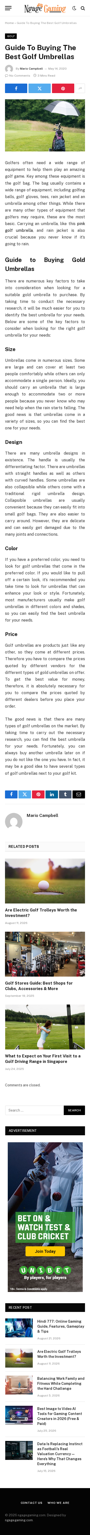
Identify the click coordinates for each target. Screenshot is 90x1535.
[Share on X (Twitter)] (39, 88)
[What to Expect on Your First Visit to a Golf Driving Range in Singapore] (45, 1027)
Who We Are (58, 1503)
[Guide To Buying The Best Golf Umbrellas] (45, 125)
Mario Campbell (31, 68)
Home (9, 23)
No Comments (19, 75)
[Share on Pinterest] (63, 88)
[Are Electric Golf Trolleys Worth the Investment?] (45, 881)
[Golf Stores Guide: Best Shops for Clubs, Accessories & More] (45, 954)
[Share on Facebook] (16, 88)
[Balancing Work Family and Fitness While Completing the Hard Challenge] (19, 1385)
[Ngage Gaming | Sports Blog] (45, 8)
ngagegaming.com (19, 1520)
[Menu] (8, 8)
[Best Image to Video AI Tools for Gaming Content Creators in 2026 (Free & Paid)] (19, 1415)
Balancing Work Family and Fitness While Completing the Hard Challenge (60, 1384)
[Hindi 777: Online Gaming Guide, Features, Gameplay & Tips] (19, 1327)
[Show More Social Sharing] (80, 88)
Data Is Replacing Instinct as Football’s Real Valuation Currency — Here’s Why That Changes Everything (59, 1454)
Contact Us (31, 1503)
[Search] (82, 8)
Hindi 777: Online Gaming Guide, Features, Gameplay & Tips (60, 1326)
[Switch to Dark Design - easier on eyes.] (74, 8)
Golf (11, 36)
